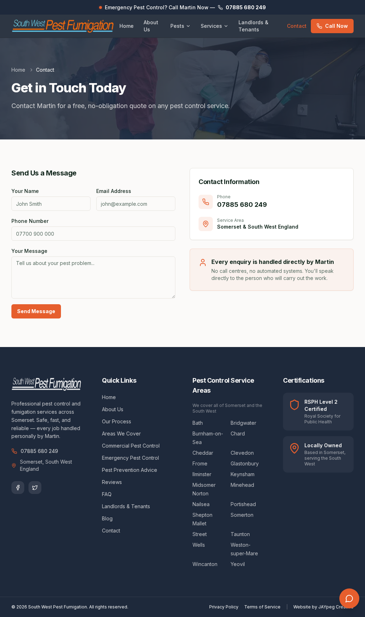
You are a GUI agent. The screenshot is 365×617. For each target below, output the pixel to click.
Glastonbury (245, 463)
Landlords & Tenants (253, 25)
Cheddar (202, 453)
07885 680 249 (39, 451)
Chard (238, 433)
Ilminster (201, 474)
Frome (199, 463)
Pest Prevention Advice (129, 470)
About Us (151, 25)
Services (211, 26)
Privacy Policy (223, 607)
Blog (107, 518)
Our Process (116, 421)
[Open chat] (349, 598)
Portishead (243, 504)
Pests (177, 26)
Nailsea (201, 504)
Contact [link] (45, 70)
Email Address (113, 191)
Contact (297, 26)
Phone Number (29, 221)
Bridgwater (243, 423)
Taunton (240, 534)
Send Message (36, 311)
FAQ (107, 494)
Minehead (242, 485)
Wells (198, 545)
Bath (197, 423)
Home (126, 26)
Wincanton (204, 564)
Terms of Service (262, 607)
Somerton (242, 515)
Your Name (25, 191)
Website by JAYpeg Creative (323, 607)
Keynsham (243, 474)
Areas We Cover (121, 433)
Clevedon (242, 453)
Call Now (336, 26)
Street (199, 534)
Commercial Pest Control (131, 446)
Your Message (29, 251)
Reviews (112, 482)
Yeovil (238, 564)
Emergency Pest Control (130, 458)
